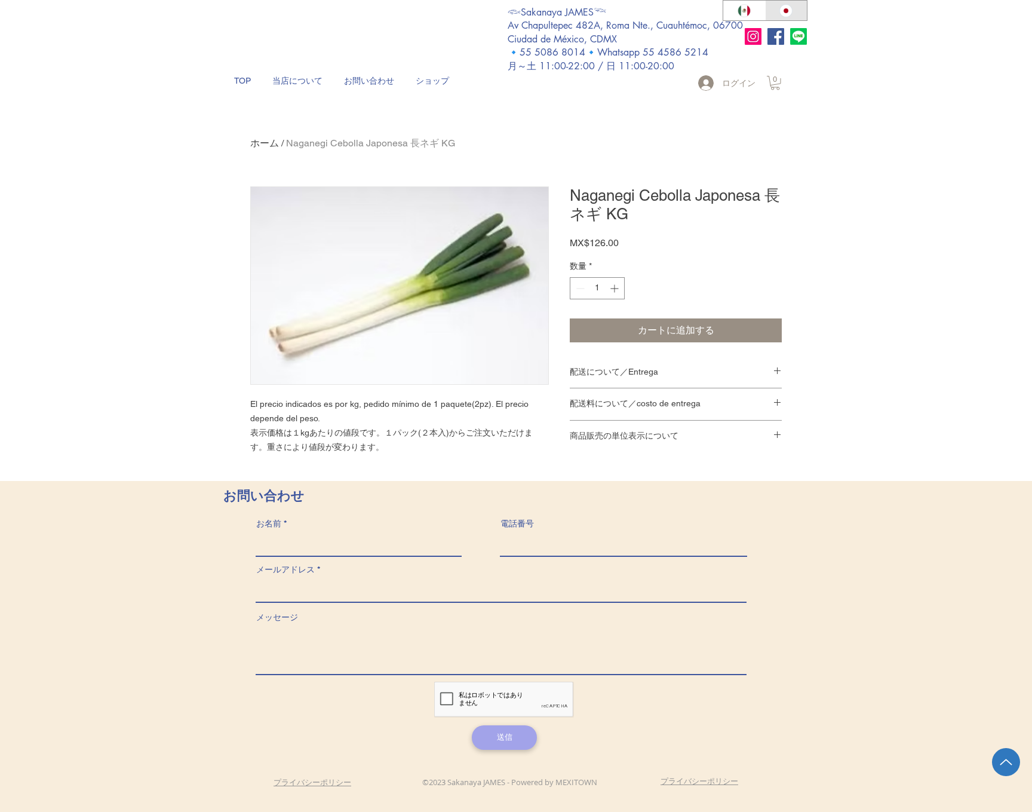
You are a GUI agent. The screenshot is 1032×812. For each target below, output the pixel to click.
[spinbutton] (597, 288)
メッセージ (277, 617)
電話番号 (517, 523)
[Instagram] (753, 36)
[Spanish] (744, 10)
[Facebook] (775, 36)
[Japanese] (786, 10)
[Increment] (615, 288)
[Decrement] (579, 288)
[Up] (1006, 762)
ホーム (264, 143)
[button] (775, 83)
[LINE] (798, 36)
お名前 (268, 523)
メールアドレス (285, 569)
